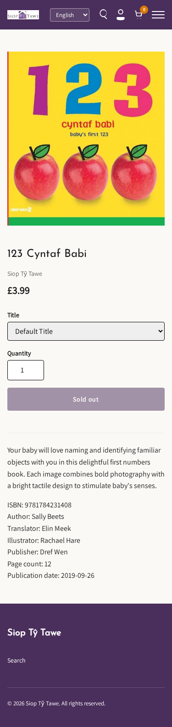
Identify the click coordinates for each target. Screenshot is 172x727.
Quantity (19, 353)
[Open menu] (158, 14)
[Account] (120, 14)
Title (13, 315)
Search (16, 660)
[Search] (102, 14)
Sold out (86, 399)
